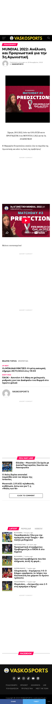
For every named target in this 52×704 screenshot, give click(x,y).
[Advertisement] (26, 17)
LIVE (44, 685)
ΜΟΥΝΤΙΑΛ (23, 361)
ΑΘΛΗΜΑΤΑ (35, 685)
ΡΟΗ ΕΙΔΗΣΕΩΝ (12, 689)
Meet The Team (42, 689)
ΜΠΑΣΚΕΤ (24, 685)
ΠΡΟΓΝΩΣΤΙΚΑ (27, 689)
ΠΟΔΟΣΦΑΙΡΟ (11, 685)
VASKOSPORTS (17, 64)
